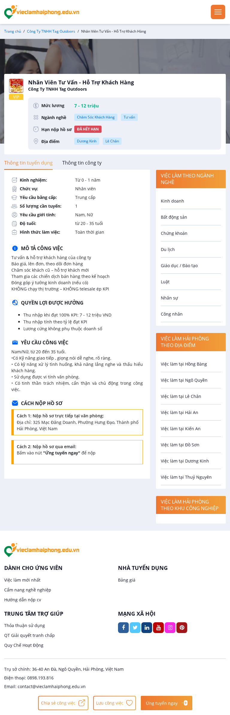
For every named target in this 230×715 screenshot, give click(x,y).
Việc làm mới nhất (22, 580)
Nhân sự (169, 298)
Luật (165, 282)
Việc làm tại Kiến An (181, 428)
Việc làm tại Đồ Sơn (180, 445)
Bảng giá (126, 580)
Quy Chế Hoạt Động (23, 645)
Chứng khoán (174, 233)
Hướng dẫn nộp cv (22, 600)
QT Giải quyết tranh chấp (29, 635)
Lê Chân (112, 141)
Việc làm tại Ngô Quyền (184, 380)
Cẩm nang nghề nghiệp (27, 590)
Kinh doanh (172, 201)
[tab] (28, 163)
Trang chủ (12, 31)
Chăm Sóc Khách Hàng (96, 117)
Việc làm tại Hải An (179, 412)
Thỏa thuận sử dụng (24, 625)
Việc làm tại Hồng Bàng (184, 364)
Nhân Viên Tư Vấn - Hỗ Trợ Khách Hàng (81, 85)
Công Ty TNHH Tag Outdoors (51, 31)
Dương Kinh (86, 141)
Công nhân (172, 314)
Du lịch (168, 249)
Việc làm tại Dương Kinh (185, 461)
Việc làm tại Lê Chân (181, 396)
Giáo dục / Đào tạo (179, 265)
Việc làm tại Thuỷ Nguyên (186, 477)
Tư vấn (129, 117)
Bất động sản (174, 217)
